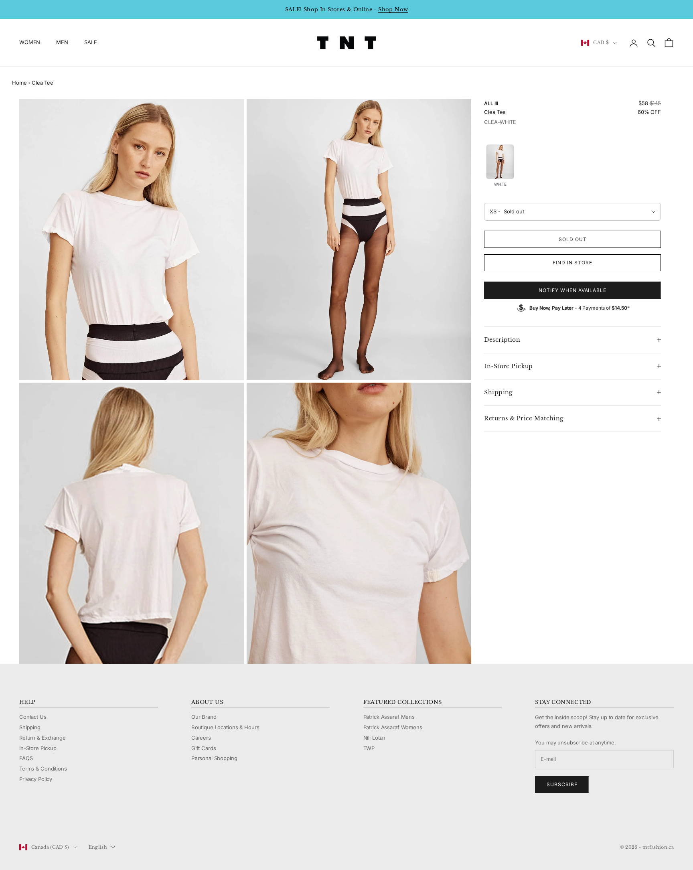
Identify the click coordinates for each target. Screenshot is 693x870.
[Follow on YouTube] (65, 820)
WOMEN (29, 42)
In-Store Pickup (38, 748)
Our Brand (204, 717)
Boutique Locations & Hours (225, 727)
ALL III (491, 103)
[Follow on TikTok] (86, 820)
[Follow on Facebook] (23, 820)
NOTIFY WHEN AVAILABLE (572, 290)
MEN (62, 42)
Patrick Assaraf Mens (389, 717)
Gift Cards (203, 748)
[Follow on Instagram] (44, 820)
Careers (201, 737)
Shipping (30, 727)
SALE (90, 42)
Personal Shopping (214, 758)
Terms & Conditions (43, 768)
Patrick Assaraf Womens (392, 727)
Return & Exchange (42, 737)
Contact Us (33, 717)
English (98, 847)
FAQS (25, 758)
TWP (369, 748)
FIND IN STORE (572, 263)
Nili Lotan (374, 737)
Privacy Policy (35, 779)
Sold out (573, 239)
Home (19, 82)
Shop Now (393, 9)
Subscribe (562, 784)
